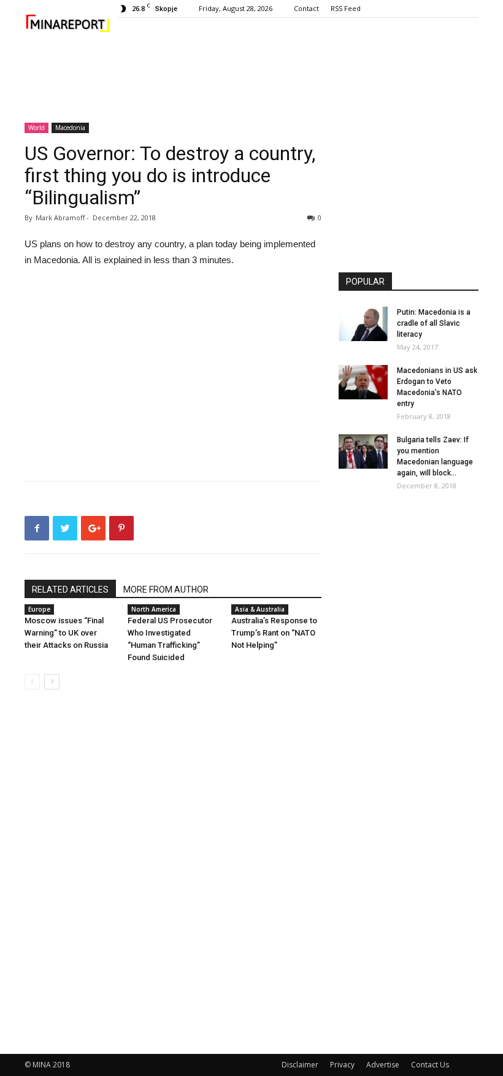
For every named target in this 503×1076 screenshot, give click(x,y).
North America (153, 609)
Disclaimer (300, 1064)
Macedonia (70, 127)
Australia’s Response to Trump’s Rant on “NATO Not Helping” (274, 633)
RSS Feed (346, 8)
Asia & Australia (260, 609)
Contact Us (430, 1064)
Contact (306, 8)
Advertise (382, 1064)
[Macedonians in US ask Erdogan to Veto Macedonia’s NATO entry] (363, 382)
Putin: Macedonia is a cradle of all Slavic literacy (433, 323)
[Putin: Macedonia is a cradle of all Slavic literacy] (363, 324)
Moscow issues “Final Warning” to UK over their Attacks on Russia (66, 633)
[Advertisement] (251, 77)
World (36, 127)
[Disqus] (173, 872)
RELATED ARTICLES (70, 589)
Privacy (342, 1064)
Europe (39, 609)
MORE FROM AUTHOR (166, 589)
